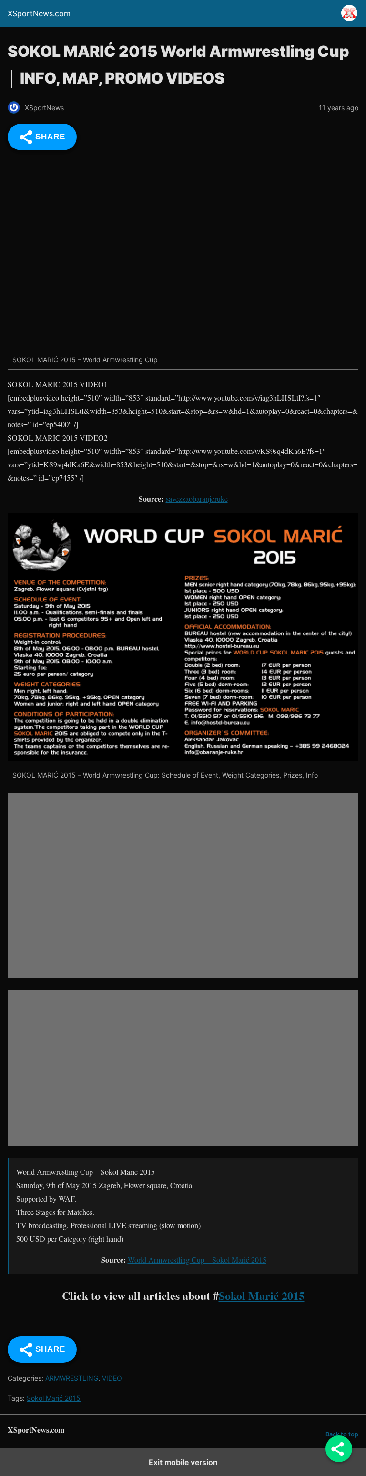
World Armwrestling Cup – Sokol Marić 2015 (197, 1260)
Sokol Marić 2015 (262, 1295)
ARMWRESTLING (71, 1378)
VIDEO (112, 1378)
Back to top (341, 1434)
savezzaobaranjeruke (197, 499)
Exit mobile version (183, 1462)
